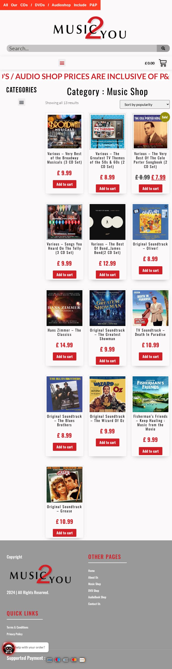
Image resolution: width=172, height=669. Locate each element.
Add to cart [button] (64, 184)
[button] (50, 5)
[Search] (163, 48)
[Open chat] (9, 649)
